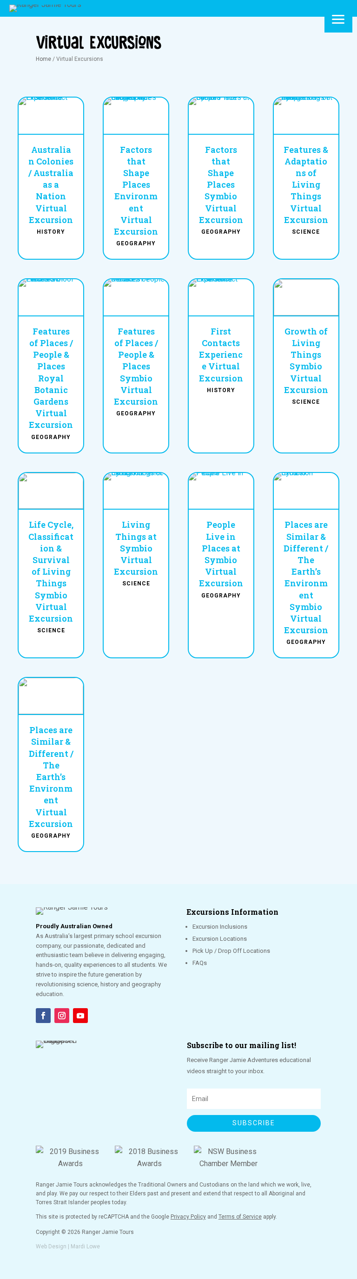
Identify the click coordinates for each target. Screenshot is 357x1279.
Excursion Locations (219, 938)
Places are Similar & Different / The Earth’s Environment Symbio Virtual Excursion (306, 577)
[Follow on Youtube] (80, 1015)
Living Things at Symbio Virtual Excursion (136, 548)
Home (43, 59)
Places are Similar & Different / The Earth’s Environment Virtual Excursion (51, 776)
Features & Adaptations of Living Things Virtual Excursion (306, 184)
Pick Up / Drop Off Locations (231, 950)
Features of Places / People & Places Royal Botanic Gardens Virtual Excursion (51, 378)
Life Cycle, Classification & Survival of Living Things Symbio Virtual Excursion (50, 571)
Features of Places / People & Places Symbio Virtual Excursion (136, 366)
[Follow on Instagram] (61, 1015)
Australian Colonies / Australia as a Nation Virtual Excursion (50, 184)
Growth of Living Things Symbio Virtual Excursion (306, 360)
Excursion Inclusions (219, 926)
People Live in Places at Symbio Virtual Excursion (221, 554)
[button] (338, 19)
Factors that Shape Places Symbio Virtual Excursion (221, 184)
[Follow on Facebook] (43, 1015)
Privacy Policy (188, 1216)
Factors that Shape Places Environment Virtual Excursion (136, 190)
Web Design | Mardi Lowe (68, 1246)
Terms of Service (240, 1216)
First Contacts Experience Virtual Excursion (221, 355)
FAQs (199, 962)
